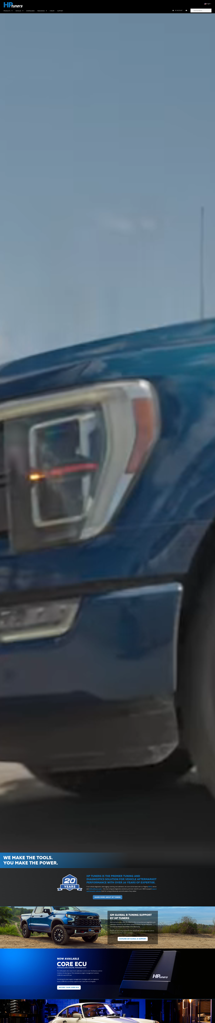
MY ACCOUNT (178, 10)
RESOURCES (41, 11)
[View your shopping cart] (186, 10)
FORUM (52, 11)
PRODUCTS (7, 11)
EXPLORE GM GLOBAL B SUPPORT (132, 939)
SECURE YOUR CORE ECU (69, 987)
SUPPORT (60, 11)
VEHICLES (18, 11)
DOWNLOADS (30, 11)
